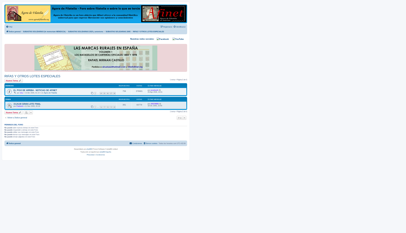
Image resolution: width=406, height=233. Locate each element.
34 (101, 93)
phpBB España (105, 152)
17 (104, 107)
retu (21, 93)
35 (104, 93)
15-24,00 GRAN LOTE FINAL (27, 104)
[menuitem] (9, 27)
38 (114, 93)
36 (107, 93)
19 (111, 107)
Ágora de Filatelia (50, 93)
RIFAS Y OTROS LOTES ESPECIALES (32, 76)
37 (111, 93)
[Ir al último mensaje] (160, 90)
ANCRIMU (155, 104)
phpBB (89, 149)
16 (101, 107)
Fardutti (19, 106)
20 (114, 107)
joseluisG (155, 90)
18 (107, 107)
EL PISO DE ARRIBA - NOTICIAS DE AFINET (35, 90)
